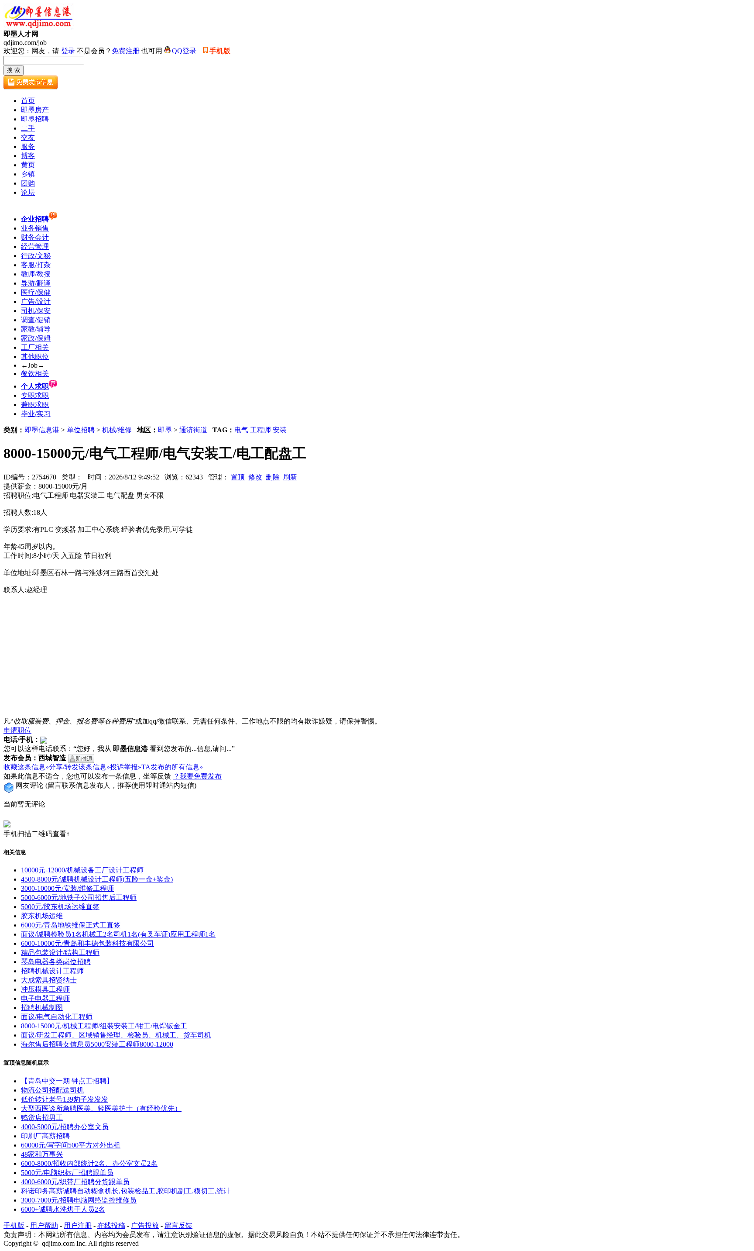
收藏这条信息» (26, 767)
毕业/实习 (36, 413)
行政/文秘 (36, 255)
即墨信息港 (41, 430)
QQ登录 (184, 51)
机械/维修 (117, 430)
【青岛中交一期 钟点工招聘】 (67, 1081)
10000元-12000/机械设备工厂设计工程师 (82, 870)
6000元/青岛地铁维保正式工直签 (70, 925)
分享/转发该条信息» (79, 767)
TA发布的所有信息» (172, 767)
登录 (68, 51)
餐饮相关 (35, 373)
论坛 (28, 192)
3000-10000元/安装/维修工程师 (67, 888)
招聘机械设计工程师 (52, 971)
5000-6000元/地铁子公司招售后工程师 (79, 897)
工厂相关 (35, 347)
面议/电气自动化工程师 (57, 1016)
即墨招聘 (35, 119)
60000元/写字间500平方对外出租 (70, 1145)
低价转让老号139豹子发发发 (64, 1099)
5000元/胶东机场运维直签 (60, 906)
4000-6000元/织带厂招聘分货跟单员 (75, 1182)
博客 (28, 155)
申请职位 (17, 730)
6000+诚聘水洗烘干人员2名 (63, 1209)
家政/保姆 (36, 338)
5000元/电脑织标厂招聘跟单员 (67, 1172)
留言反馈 (178, 1225)
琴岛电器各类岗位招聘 (56, 961)
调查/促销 (36, 320)
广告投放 (145, 1225)
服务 (28, 146)
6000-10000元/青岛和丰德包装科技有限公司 (87, 943)
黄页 (28, 165)
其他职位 (35, 356)
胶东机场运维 (42, 916)
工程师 (260, 430)
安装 (280, 430)
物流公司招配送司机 (52, 1090)
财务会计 (35, 237)
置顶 (238, 477)
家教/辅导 (36, 329)
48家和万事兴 (42, 1154)
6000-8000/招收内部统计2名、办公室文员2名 (89, 1163)
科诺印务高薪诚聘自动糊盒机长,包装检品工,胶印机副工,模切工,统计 (125, 1191)
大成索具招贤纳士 (49, 980)
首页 (28, 100)
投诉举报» (125, 767)
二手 (28, 128)
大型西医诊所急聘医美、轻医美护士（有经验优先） (101, 1108)
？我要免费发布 (197, 776)
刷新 (290, 477)
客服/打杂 (36, 265)
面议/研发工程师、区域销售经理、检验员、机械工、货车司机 (116, 1035)
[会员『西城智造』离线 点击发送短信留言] (81, 759)
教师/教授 (36, 274)
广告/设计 (36, 301)
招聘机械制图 (42, 1007)
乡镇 (28, 174)
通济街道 (193, 430)
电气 (241, 430)
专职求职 (35, 395)
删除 (273, 477)
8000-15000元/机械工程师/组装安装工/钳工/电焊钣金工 (104, 1026)
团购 (28, 183)
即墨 (165, 430)
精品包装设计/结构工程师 (60, 952)
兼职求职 (35, 404)
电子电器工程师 (45, 998)
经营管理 (35, 246)
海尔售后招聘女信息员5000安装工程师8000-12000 (97, 1044)
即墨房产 (35, 110)
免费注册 (126, 51)
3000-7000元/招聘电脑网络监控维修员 (79, 1200)
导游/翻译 (36, 283)
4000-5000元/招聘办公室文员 (65, 1126)
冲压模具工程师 (45, 989)
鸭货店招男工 (42, 1117)
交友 (28, 137)
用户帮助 (44, 1225)
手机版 (219, 51)
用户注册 (78, 1225)
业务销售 (35, 228)
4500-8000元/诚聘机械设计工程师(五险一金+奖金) (97, 879)
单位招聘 (81, 430)
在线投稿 (111, 1225)
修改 (255, 477)
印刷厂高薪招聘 (45, 1136)
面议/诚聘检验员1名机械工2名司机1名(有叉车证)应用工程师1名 (118, 934)
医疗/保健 (36, 292)
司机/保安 (36, 310)
